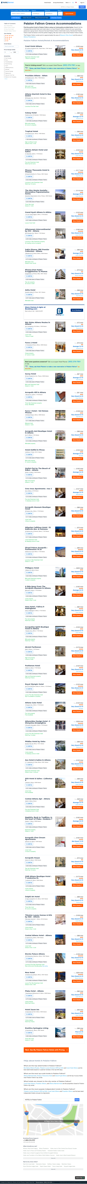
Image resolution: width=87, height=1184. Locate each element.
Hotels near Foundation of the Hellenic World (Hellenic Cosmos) (39, 1155)
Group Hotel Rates (58, 2)
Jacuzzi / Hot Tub (10, 75)
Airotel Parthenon (33, 647)
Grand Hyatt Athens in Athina (38, 212)
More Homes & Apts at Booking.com (35, 308)
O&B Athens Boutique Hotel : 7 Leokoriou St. (38, 877)
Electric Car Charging (11, 77)
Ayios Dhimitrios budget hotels (30, 1166)
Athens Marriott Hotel (30, 1076)
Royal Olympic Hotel (34, 684)
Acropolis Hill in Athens (35, 392)
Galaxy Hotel (31, 113)
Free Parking (9, 63)
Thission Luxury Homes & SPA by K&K (51, 1068)
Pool (7, 60)
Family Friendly (9, 71)
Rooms (59, 10)
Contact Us (4, 1182)
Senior (27, 17)
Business (56, 17)
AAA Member (16, 17)
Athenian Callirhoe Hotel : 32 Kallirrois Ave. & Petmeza (38, 528)
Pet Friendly (8, 58)
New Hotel (30, 972)
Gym (7, 65)
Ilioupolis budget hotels (69, 1166)
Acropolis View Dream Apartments (35, 838)
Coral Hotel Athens (33, 46)
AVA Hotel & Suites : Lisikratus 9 (38, 779)
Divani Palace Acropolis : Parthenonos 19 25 (36, 548)
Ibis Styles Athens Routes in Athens (37, 323)
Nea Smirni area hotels (28, 1164)
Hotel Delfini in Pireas (35, 450)
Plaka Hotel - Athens (34, 991)
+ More (5, 78)
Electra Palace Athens (35, 954)
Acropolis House (32, 858)
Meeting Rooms (9, 67)
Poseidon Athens (41, 1083)
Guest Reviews (79, 196)
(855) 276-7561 (69, 65)
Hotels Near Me (29, 1182)
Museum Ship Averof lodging (30, 1148)
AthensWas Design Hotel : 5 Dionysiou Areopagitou (37, 722)
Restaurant (8, 73)
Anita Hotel (30, 290)
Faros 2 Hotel (31, 343)
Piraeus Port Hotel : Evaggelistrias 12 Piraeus (36, 270)
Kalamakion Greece (41, 1164)
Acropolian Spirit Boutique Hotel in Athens (37, 627)
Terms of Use (16, 1182)
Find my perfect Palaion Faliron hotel (20, 10)
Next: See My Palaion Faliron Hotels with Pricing (45, 1050)
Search (82, 7)
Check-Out (47, 10)
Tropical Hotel (31, 131)
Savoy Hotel (30, 374)
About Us (9, 1182)
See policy (45, 966)
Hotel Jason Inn (32, 1009)
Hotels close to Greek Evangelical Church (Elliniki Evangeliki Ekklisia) (40, 1153)
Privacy (23, 1182)
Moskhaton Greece (66, 1164)
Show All (53, 1158)
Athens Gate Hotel (33, 703)
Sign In (82, 2)
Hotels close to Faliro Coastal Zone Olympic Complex (63, 1148)
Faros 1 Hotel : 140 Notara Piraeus (36, 411)
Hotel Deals (47, 2)
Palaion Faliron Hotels (9, 27)
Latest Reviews (79, 155)
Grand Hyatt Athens (61, 1076)
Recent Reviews (79, 275)
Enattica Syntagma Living (36, 1028)
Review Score (79, 118)
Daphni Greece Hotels (45, 1166)
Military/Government (41, 17)
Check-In (34, 10)
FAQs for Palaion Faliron (10, 30)
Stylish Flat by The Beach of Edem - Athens (37, 469)
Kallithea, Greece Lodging (53, 1164)
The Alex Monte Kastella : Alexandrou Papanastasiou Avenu (37, 192)
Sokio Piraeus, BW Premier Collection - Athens (37, 250)
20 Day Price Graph (9, 29)
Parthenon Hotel (32, 665)
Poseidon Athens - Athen (36, 75)
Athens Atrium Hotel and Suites (36, 150)
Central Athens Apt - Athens (37, 799)
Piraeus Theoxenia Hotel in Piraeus (37, 171)
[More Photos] (60, 55)
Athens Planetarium (30, 37)
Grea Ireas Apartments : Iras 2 (38, 489)
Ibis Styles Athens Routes (31, 1068)
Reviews (81, 52)
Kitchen (7, 69)
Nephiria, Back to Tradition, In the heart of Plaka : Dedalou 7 (38, 818)
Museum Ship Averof (66, 35)
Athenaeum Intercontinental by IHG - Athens (38, 230)
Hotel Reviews (79, 176)
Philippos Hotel (32, 568)
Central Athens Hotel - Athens (38, 935)
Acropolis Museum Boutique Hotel (38, 508)
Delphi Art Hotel (32, 896)
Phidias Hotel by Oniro (35, 741)
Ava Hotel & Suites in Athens (38, 760)
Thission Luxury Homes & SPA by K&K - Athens (38, 916)
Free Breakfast (9, 61)
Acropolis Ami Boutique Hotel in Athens (38, 432)
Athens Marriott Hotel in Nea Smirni (38, 95)
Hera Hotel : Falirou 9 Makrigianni (34, 607)
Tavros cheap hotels (57, 1166)
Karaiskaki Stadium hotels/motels (56, 1150)
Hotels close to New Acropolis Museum (66, 1155)
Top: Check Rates (8, 25)
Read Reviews (79, 81)
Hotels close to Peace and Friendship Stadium (34, 1150)
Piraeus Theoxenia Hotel (44, 1076)
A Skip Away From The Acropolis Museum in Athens (38, 587)
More (67, 2)
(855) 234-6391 (48, 1182)
